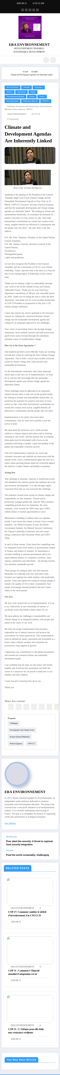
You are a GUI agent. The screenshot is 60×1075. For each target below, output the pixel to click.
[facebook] (11, 707)
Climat (33, 92)
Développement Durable (15, 96)
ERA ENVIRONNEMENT (29, 45)
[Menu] (5, 60)
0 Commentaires (13, 119)
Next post (10, 850)
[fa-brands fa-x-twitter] (26, 10)
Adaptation (39, 87)
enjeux (42, 96)
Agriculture (21, 92)
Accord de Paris (12, 87)
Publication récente (30, 101)
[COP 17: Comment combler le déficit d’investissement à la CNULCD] (30, 891)
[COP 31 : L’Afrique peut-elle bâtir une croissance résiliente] (30, 1009)
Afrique (9, 92)
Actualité (26, 87)
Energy (31, 96)
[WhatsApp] (49, 707)
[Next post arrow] (53, 854)
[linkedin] (26, 707)
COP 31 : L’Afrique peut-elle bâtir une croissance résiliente (26, 1031)
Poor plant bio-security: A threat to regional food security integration (29, 843)
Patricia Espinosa (19, 109)
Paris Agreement (12, 101)
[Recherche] (46, 60)
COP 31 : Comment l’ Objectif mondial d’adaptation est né (23, 972)
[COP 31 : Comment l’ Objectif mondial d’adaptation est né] (30, 950)
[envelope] (34, 707)
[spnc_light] (53, 60)
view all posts (10, 823)
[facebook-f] (22, 10)
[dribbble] (30, 10)
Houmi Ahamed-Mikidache (20, 737)
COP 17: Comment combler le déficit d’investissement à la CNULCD (27, 914)
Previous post (11, 837)
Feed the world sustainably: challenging (27, 855)
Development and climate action (27, 106)
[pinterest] (42, 707)
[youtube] (37, 10)
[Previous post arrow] (53, 841)
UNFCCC (45, 101)
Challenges (11, 106)
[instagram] (33, 10)
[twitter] (19, 707)
